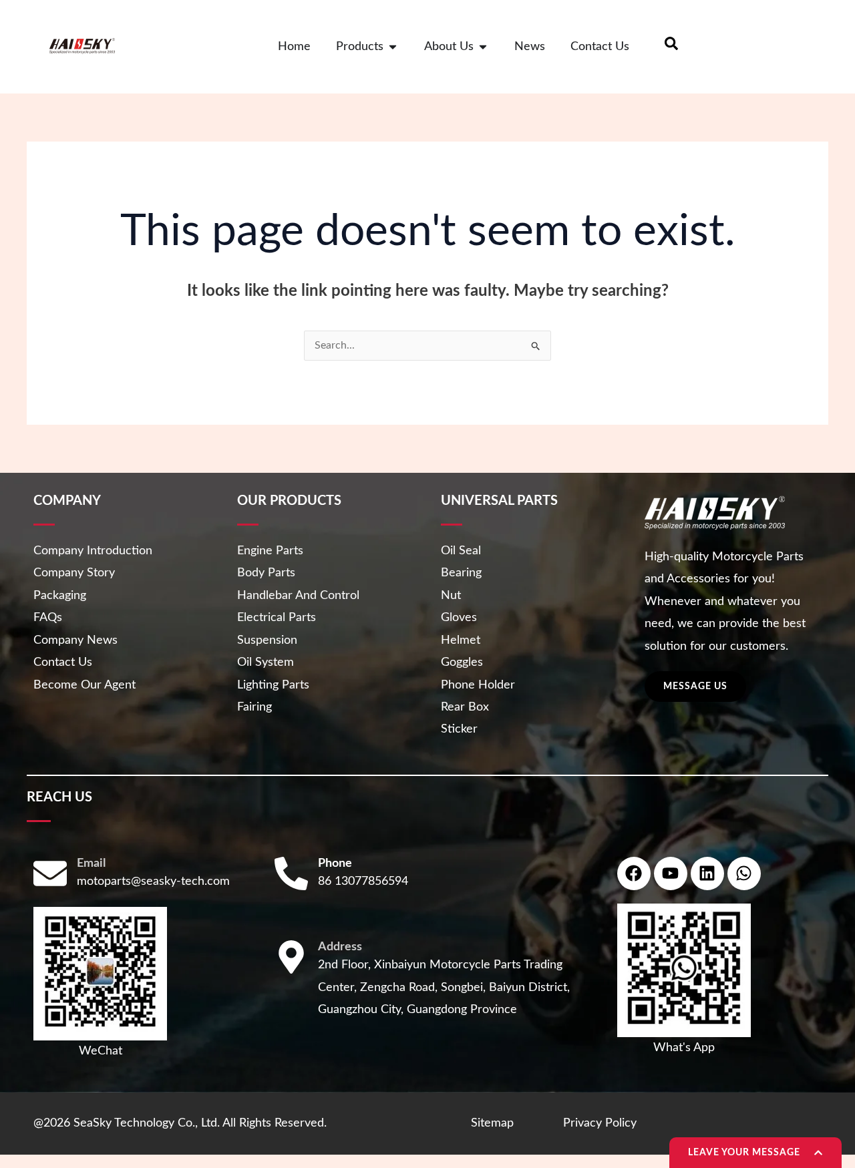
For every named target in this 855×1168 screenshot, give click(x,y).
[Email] (50, 873)
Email (91, 863)
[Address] (291, 957)
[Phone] (291, 873)
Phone (335, 863)
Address (340, 947)
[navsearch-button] (671, 46)
